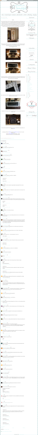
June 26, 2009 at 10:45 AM (6, 269)
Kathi (3, 158)
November (28, 77)
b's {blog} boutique (21, 434)
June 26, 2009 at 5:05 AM (6, 156)
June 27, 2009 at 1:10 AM (6, 349)
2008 (27, 97)
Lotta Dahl (4, 300)
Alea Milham (4, 146)
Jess (3, 170)
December (28, 76)
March (28, 94)
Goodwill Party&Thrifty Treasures (30, 91)
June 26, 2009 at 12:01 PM (6, 303)
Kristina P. (4, 142)
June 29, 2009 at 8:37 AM (6, 374)
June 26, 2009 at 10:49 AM (6, 273)
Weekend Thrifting (29, 88)
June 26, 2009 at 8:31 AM (6, 207)
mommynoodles (4, 218)
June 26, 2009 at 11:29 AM (6, 285)
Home (13, 427)
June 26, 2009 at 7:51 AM (6, 191)
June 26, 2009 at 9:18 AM (6, 231)
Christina (4, 381)
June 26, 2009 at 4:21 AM (6, 152)
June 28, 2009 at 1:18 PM (6, 362)
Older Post (24, 427)
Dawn (3, 162)
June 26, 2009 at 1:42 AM (6, 144)
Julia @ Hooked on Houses (5, 225)
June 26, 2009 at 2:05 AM (6, 148)
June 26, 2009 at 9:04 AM (6, 223)
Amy (3, 394)
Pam (3, 296)
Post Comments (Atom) (6, 429)
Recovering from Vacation (30, 89)
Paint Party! (28, 90)
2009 (27, 75)
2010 (27, 74)
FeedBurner (33, 56)
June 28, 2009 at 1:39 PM (6, 366)
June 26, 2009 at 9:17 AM (6, 227)
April (28, 93)
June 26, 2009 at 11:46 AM (6, 294)
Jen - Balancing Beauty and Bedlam (6, 154)
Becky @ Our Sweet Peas (5, 150)
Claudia (3, 233)
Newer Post (2, 427)
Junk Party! (28, 86)
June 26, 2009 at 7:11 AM (6, 176)
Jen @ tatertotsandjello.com (6, 335)
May (27, 92)
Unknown (4, 229)
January (28, 96)
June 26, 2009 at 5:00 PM (6, 327)
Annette (3, 193)
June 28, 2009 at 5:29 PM (6, 370)
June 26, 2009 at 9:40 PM (6, 345)
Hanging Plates (28, 85)
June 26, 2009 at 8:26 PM (6, 340)
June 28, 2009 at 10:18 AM (6, 358)
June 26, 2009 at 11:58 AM (6, 298)
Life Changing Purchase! (29, 84)
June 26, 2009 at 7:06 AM (6, 172)
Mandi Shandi (4, 174)
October (28, 78)
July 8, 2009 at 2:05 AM (6, 416)
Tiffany (3, 188)
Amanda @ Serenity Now (5, 287)
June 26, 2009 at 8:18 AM (6, 203)
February (28, 95)
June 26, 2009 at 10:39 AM (6, 264)
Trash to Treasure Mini (29, 87)
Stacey (3, 213)
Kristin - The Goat (5, 342)
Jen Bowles (4, 351)
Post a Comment (3, 426)
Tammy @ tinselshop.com (5, 197)
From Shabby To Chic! (4, 18)
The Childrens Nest (5, 322)
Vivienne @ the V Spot (5, 385)
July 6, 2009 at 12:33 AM (6, 412)
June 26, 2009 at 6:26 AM (6, 168)
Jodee (3, 166)
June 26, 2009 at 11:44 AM (6, 290)
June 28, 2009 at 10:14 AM (6, 353)
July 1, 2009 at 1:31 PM (6, 399)
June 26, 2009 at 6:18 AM (6, 164)
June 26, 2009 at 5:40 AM (6, 160)
